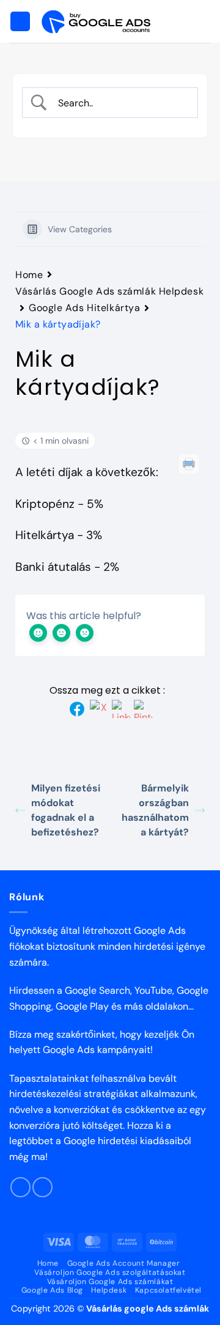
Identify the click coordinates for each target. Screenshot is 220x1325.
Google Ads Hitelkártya (84, 307)
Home (29, 274)
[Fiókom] (184, 21)
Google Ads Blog (52, 1290)
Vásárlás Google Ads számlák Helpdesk (109, 291)
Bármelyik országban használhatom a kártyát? (155, 810)
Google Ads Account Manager (123, 1263)
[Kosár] (205, 21)
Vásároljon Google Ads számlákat (110, 1281)
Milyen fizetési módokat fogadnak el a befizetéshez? (65, 810)
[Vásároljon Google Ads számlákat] (104, 21)
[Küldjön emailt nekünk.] (42, 1187)
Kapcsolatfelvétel (168, 1290)
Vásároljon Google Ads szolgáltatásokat (109, 1272)
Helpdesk (109, 1290)
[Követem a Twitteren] (20, 1187)
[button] (20, 22)
